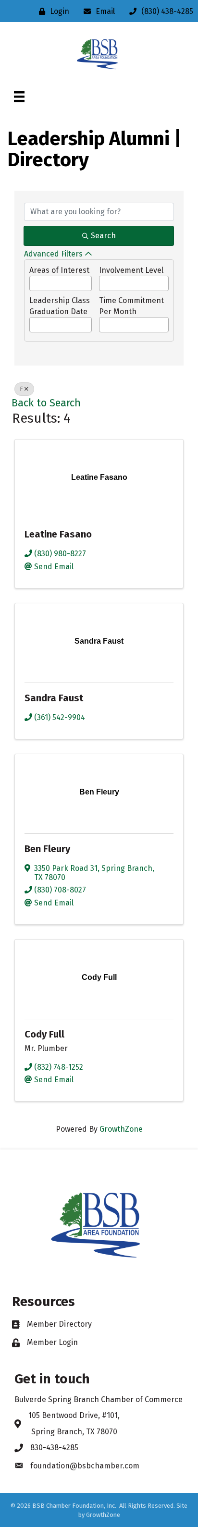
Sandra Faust (54, 698)
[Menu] (19, 97)
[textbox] (33, 280)
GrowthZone (121, 1129)
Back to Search (46, 403)
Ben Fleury (47, 849)
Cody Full (44, 1034)
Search (103, 235)
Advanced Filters (53, 253)
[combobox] (60, 283)
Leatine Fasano (58, 534)
